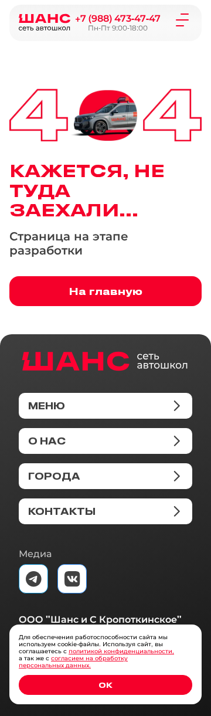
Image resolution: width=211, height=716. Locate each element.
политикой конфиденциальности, (121, 651)
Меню (46, 406)
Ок (105, 684)
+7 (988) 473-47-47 (118, 18)
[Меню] (182, 19)
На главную (105, 291)
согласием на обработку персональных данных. (73, 661)
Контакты (62, 511)
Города (54, 476)
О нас (47, 441)
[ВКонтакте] (72, 578)
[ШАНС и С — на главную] (104, 361)
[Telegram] (33, 578)
